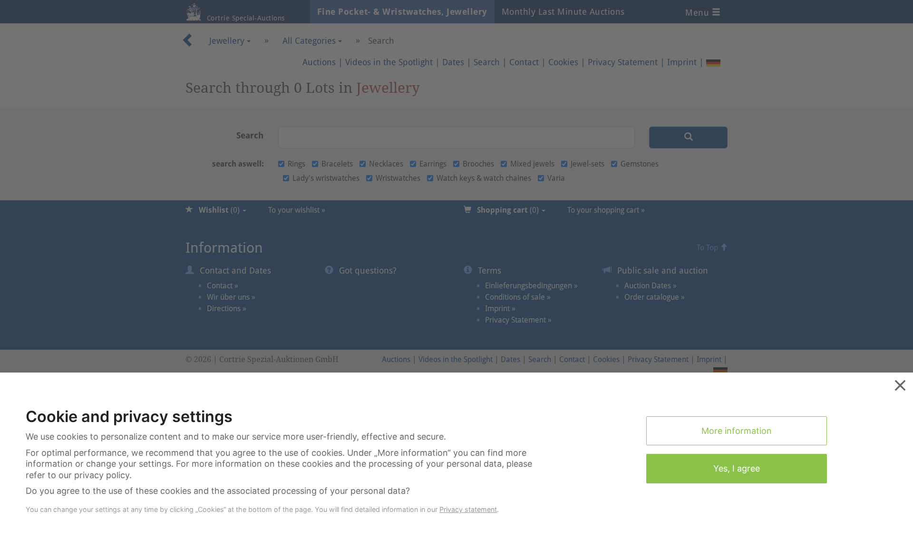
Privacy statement (468, 509)
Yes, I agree (736, 468)
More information (736, 431)
